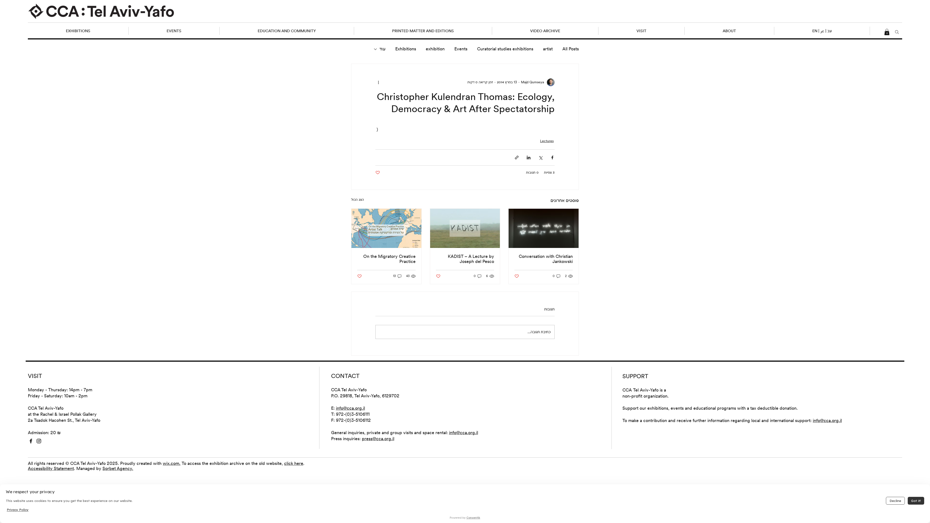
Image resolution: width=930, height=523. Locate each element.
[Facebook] (31, 441)
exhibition (435, 48)
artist (548, 48)
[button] (822, 31)
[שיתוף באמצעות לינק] (516, 157)
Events (460, 48)
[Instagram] (39, 441)
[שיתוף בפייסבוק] (552, 157)
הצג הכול (357, 199)
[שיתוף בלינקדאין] (528, 157)
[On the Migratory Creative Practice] (386, 228)
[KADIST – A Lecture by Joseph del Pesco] (465, 228)
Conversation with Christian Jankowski (546, 259)
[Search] (897, 32)
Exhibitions (405, 48)
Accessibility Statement (51, 468)
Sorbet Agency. (117, 468)
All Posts (570, 48)
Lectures (547, 141)
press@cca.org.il (378, 438)
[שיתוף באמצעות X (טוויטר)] (540, 157)
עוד (383, 48)
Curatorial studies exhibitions (505, 48)
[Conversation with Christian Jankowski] (544, 228)
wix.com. (171, 463)
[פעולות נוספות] (378, 82)
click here (293, 463)
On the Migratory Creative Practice (389, 259)
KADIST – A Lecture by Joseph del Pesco (471, 259)
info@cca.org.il (350, 408)
